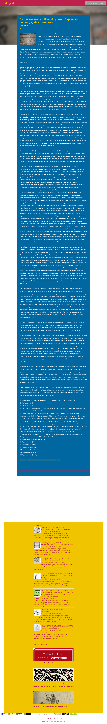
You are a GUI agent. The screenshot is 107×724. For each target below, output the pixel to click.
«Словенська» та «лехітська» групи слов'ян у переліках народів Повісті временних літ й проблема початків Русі (57, 627)
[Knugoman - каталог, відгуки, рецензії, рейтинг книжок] (57, 715)
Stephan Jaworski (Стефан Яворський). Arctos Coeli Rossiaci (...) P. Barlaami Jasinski (57, 544)
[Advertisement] (53, 490)
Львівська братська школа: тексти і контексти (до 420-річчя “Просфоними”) (56, 528)
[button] (21, 29)
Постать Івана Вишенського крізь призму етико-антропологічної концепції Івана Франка (57, 575)
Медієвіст (10, 3)
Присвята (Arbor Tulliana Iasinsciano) (55, 558)
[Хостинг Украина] (38, 715)
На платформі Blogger (54, 718)
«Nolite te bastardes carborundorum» (45, 663)
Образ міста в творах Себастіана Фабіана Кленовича (50, 706)
